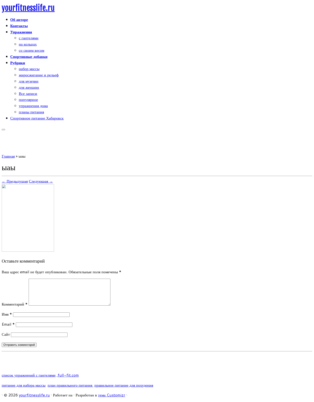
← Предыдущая (15, 181)
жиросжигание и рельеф (39, 75)
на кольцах (28, 44)
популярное (28, 99)
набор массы (29, 68)
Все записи (28, 93)
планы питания (31, 112)
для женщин (29, 87)
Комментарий (15, 304)
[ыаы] (28, 250)
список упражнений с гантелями (29, 375)
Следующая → (41, 181)
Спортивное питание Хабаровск (37, 118)
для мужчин (28, 81)
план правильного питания (70, 385)
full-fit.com (68, 375)
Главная (8, 156)
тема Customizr (111, 395)
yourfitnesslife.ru (28, 8)
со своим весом (31, 50)
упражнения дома (33, 105)
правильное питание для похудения (123, 385)
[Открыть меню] (3, 129)
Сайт (6, 334)
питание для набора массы (23, 385)
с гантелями (28, 38)
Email (8, 324)
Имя (7, 314)
